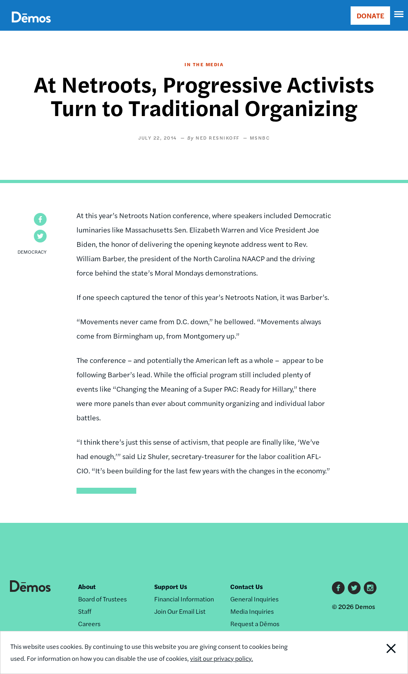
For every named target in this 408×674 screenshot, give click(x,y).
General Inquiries (254, 598)
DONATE (370, 15)
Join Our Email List (180, 611)
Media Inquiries (252, 611)
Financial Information (184, 598)
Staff (84, 611)
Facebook (338, 587)
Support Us (170, 586)
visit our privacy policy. (221, 658)
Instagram (370, 587)
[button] (40, 219)
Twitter (354, 587)
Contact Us (246, 586)
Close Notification (369, 652)
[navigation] (399, 14)
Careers (89, 623)
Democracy (32, 251)
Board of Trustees (102, 598)
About (87, 586)
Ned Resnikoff (217, 137)
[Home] (31, 26)
